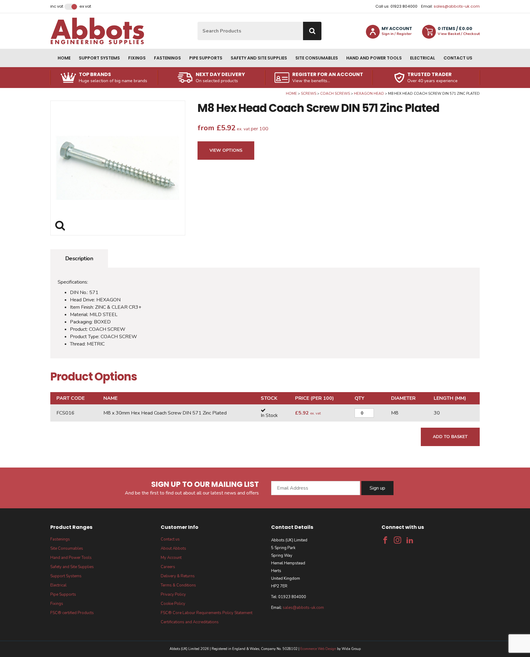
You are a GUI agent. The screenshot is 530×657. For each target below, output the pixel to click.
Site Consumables (316, 58)
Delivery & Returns (178, 576)
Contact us (458, 58)
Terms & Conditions (178, 585)
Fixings (137, 58)
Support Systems (99, 58)
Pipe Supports (205, 58)
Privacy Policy (173, 594)
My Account (171, 557)
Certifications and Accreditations (190, 622)
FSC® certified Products (72, 613)
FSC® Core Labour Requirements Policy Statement (206, 613)
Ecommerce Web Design (318, 649)
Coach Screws (335, 93)
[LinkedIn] (409, 540)
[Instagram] (397, 540)
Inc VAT (56, 6)
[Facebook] (385, 540)
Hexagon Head (369, 93)
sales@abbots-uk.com (457, 6)
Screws (308, 93)
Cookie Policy (173, 603)
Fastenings (167, 58)
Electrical (422, 58)
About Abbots (173, 548)
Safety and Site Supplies (259, 58)
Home (64, 58)
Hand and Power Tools (374, 58)
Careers (168, 567)
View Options (225, 150)
